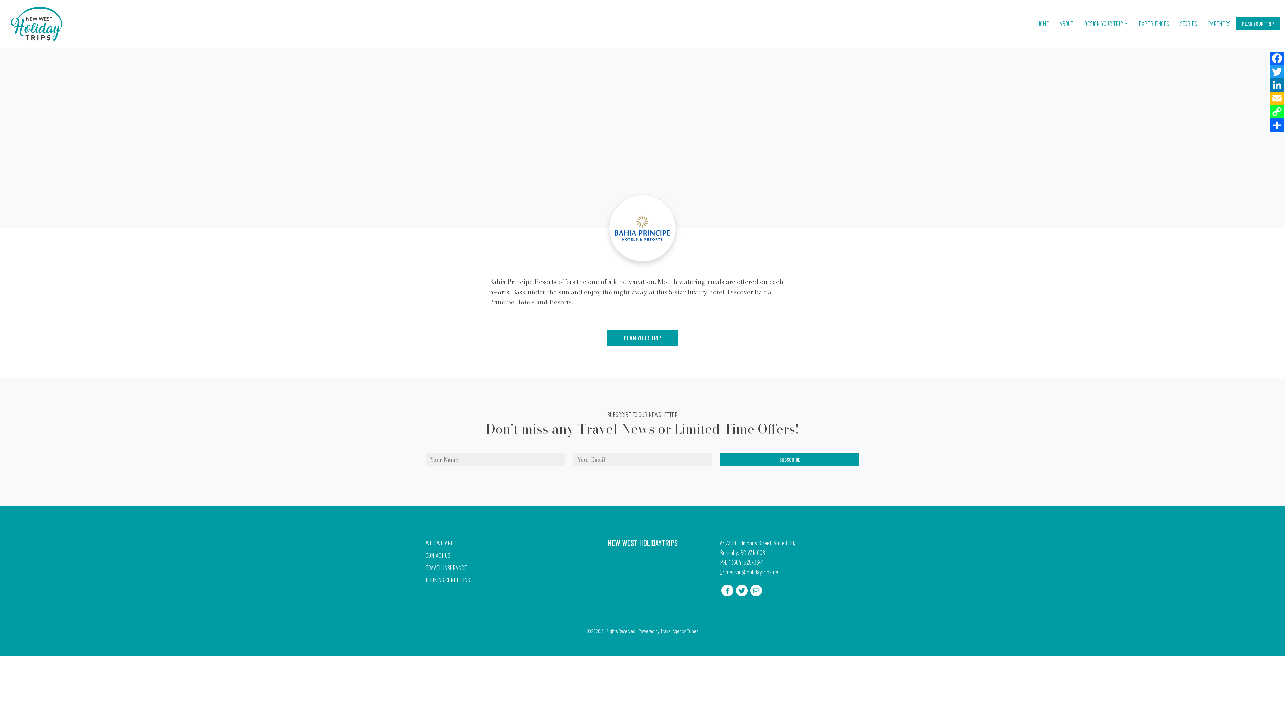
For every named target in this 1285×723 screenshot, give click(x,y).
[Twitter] (1277, 71)
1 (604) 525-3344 (746, 562)
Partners (1219, 23)
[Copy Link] (1277, 111)
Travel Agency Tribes (679, 631)
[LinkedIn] (1277, 85)
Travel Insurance (446, 567)
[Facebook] (1277, 58)
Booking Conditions (448, 580)
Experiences (1154, 23)
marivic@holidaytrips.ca (752, 572)
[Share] (1277, 125)
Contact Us (438, 555)
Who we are (440, 543)
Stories (1188, 23)
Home (1043, 23)
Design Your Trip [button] (1103, 23)
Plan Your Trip (1258, 23)
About (1066, 23)
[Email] (1277, 98)
